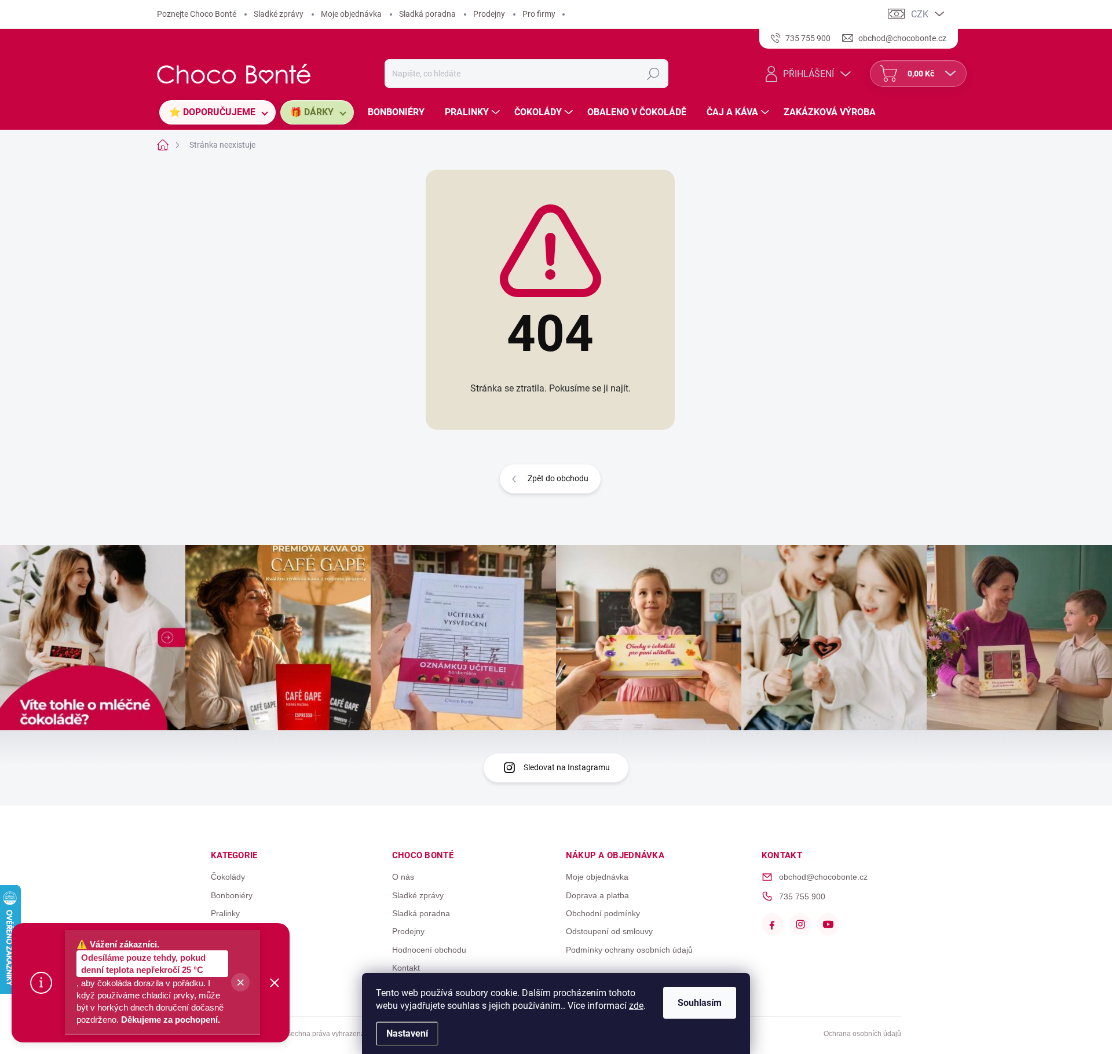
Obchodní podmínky (603, 913)
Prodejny (489, 14)
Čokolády (228, 876)
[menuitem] (217, 112)
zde (636, 1005)
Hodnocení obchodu (429, 949)
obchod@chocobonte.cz (823, 876)
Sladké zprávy (278, 14)
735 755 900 (802, 896)
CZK (919, 14)
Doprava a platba (597, 895)
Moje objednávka (351, 14)
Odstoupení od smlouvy (609, 931)
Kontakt (406, 967)
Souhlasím (700, 1002)
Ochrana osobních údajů (862, 1034)
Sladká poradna (427, 14)
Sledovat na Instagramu (567, 767)
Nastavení (407, 1033)
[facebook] (773, 924)
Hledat (653, 73)
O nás (403, 876)
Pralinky (225, 913)
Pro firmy (538, 14)
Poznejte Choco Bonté (196, 14)
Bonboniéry (232, 895)
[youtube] (828, 924)
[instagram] (800, 924)
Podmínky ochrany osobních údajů (629, 949)
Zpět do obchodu (558, 478)
